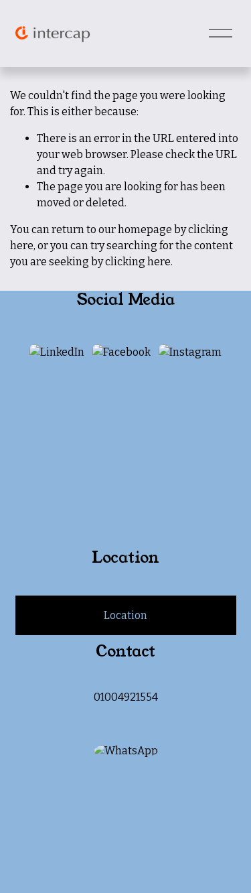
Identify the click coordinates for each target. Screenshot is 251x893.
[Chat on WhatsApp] (126, 750)
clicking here (138, 261)
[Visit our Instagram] (190, 352)
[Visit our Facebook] (121, 352)
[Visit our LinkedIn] (56, 352)
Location (125, 615)
